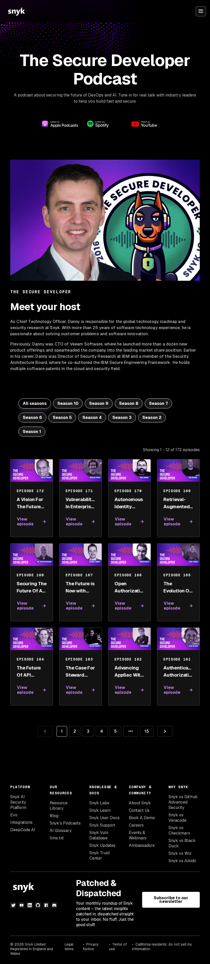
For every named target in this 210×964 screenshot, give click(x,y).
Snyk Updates (102, 845)
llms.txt (57, 838)
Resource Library (59, 805)
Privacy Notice (91, 946)
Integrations (21, 822)
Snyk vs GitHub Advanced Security (183, 802)
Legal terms (69, 946)
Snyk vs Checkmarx (179, 830)
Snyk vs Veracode (177, 817)
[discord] (54, 905)
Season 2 (151, 417)
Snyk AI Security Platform (18, 802)
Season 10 (67, 403)
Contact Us (139, 810)
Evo (13, 815)
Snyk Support (102, 825)
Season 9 (98, 403)
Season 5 (62, 417)
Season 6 (32, 417)
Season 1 (32, 431)
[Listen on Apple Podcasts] (59, 124)
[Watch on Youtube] (150, 124)
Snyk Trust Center (99, 855)
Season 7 (158, 403)
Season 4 (92, 417)
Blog (54, 815)
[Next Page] (165, 731)
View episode (25, 521)
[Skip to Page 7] (130, 731)
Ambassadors (142, 845)
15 (144, 730)
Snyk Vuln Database (98, 835)
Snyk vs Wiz (180, 853)
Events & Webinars (137, 835)
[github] (38, 905)
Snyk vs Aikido (182, 860)
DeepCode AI (22, 829)
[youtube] (21, 905)
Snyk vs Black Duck (182, 843)
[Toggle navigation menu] (201, 11)
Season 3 (122, 417)
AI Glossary (61, 830)
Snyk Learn (100, 810)
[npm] (46, 905)
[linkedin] (30, 905)
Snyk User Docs (104, 817)
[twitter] (13, 905)
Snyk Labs (99, 803)
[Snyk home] (16, 11)
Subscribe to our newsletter (171, 899)
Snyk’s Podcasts (65, 823)
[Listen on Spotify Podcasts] (105, 124)
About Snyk (140, 803)
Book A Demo (142, 817)
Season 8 (128, 403)
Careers (136, 825)
